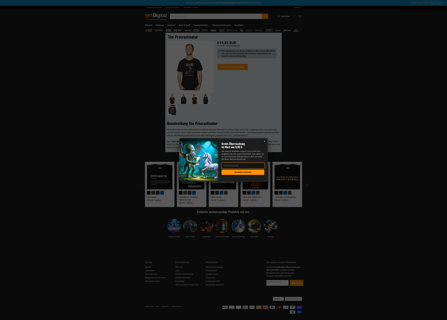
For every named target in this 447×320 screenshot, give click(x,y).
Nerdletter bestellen (243, 172)
